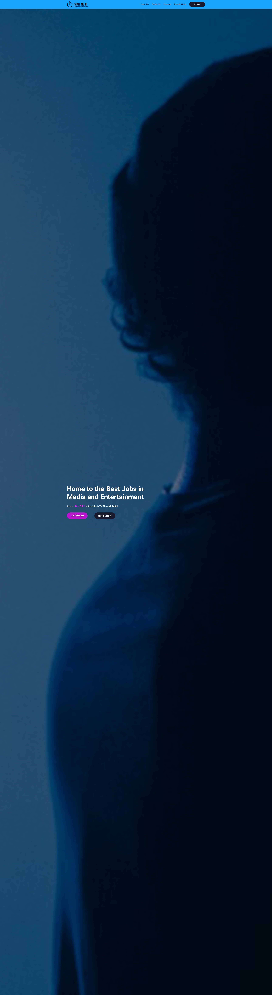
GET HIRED (77, 515)
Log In (197, 4)
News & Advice (180, 4)
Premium (167, 4)
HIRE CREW (105, 515)
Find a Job (145, 4)
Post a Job (156, 4)
